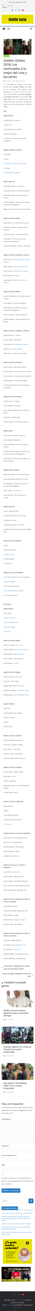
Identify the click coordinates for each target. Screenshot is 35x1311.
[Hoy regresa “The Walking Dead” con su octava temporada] (17, 1064)
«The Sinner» (8, 824)
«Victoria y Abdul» (17, 349)
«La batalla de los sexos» (20, 271)
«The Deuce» (20, 686)
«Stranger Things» (9, 627)
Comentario (7, 1119)
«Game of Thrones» (10, 618)
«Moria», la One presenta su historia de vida (16, 1224)
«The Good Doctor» (22, 649)
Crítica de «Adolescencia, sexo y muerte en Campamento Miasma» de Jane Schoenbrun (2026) (16, 1218)
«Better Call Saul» (18, 654)
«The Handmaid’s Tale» (11, 622)
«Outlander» (18, 677)
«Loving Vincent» (9, 554)
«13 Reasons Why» (23, 690)
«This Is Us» (7, 631)
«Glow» (13, 776)
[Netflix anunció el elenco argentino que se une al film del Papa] (17, 992)
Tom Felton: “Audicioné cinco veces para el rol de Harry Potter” (17, 967)
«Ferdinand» (8, 563)
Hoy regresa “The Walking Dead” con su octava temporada (15, 1085)
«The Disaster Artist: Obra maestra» (15, 163)
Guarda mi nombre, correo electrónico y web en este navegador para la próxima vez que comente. (17, 1181)
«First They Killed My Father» (13, 577)
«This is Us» (19, 645)
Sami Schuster (22, 81)
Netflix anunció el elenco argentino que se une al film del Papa (16, 1013)
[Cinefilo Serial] (4, 28)
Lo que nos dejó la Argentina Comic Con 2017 (16, 975)
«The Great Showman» (21, 266)
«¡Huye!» (6, 159)
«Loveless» (7, 582)
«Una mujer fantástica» (11, 591)
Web (3, 1165)
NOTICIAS (6, 56)
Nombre (5, 1146)
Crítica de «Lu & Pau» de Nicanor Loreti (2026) (16, 1213)
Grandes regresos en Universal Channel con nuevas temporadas (17, 1049)
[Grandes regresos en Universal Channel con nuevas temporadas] (17, 1028)
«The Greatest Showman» (12, 173)
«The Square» (8, 595)
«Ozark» (16, 663)
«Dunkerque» (8, 125)
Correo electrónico (9, 1155)
